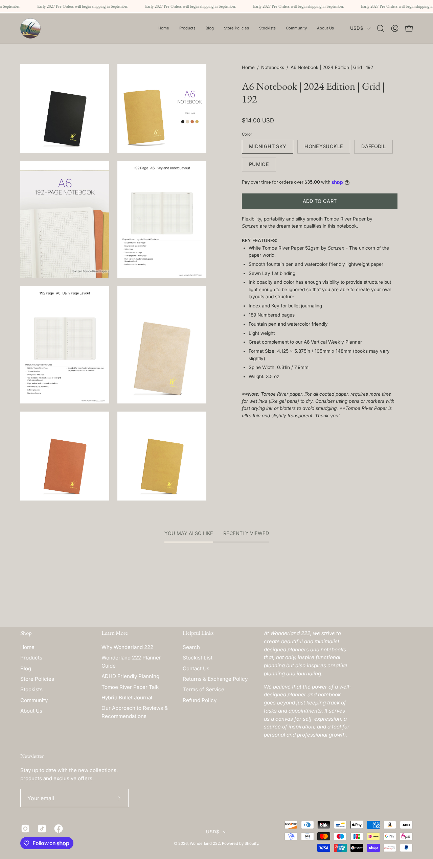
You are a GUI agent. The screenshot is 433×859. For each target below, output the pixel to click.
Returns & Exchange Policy (215, 679)
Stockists (31, 689)
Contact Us (196, 668)
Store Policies (37, 679)
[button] (236, 28)
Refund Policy (199, 700)
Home (248, 67)
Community (34, 700)
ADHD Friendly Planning (130, 676)
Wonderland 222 (205, 843)
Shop (26, 632)
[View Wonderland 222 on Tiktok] (41, 828)
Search (191, 647)
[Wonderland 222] (30, 28)
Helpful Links (198, 632)
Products (31, 657)
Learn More (114, 632)
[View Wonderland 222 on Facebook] (57, 828)
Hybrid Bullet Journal (126, 697)
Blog (25, 668)
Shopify (251, 843)
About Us (31, 710)
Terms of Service (203, 689)
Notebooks (272, 67)
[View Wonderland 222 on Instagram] (24, 828)
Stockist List (197, 657)
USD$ (356, 28)
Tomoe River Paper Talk (130, 687)
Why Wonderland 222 (127, 647)
